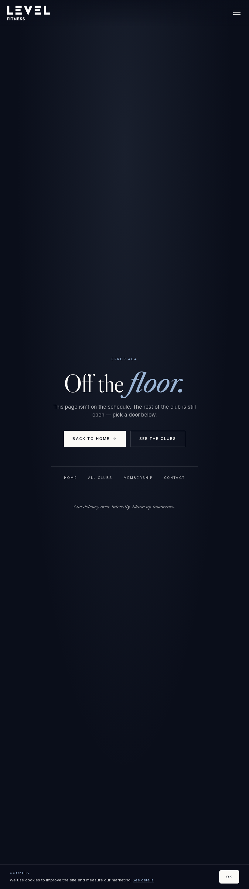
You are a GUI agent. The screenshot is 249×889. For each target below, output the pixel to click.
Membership (138, 478)
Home (70, 478)
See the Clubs (157, 438)
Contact (174, 478)
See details (143, 879)
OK (229, 877)
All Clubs (100, 478)
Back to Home (95, 438)
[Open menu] (237, 13)
